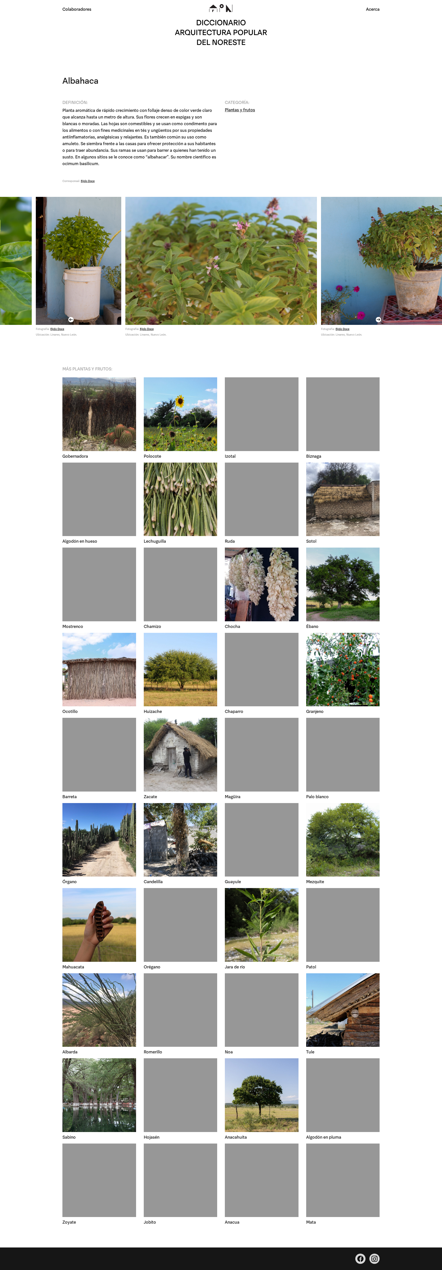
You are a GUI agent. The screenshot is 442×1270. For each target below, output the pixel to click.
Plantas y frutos (240, 109)
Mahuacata (73, 966)
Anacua (232, 1221)
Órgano (69, 881)
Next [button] (379, 319)
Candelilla (153, 881)
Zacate (150, 796)
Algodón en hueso (79, 540)
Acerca (373, 9)
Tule (310, 1051)
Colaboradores (76, 9)
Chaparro (234, 711)
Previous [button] (71, 319)
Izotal (230, 455)
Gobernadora (75, 455)
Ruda (230, 540)
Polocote (152, 455)
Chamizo (152, 626)
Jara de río (235, 966)
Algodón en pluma (323, 1136)
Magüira (232, 796)
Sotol (311, 540)
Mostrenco (72, 626)
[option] (221, 268)
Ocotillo (70, 711)
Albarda (70, 1051)
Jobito (150, 1221)
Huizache (153, 711)
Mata (311, 1221)
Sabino (69, 1136)
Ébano (312, 626)
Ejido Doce (88, 181)
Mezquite (315, 881)
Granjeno (315, 711)
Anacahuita (236, 1136)
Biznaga (313, 455)
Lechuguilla (155, 540)
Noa (229, 1051)
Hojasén (151, 1136)
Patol (311, 966)
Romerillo (153, 1051)
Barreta (69, 796)
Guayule (233, 881)
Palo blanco (317, 796)
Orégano (152, 966)
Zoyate (69, 1221)
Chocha (232, 626)
